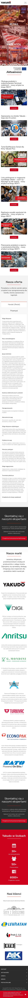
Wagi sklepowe (6, 318)
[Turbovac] (14, 711)
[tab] (14, 305)
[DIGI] (14, 607)
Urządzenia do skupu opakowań (11, 497)
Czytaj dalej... (14, 108)
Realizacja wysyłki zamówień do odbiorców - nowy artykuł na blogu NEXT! (13, 214)
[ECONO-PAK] (14, 736)
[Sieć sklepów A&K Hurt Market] (14, 955)
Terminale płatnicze (8, 475)
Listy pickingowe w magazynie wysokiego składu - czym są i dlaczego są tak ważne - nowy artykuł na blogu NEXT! (13, 180)
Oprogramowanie (7, 408)
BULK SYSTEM (6, 354)
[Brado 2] (14, 934)
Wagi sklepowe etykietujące (10, 426)
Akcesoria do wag (7, 417)
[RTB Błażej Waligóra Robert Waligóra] (14, 944)
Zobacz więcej (14, 17)
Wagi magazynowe (7, 466)
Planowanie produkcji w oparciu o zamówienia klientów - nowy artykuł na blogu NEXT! (13, 247)
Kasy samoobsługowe (8, 338)
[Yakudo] (14, 584)
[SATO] (14, 763)
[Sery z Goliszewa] (14, 910)
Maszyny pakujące (7, 449)
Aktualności (14, 72)
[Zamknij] (25, 994)
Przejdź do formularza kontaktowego (14, 538)
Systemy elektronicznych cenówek (12, 393)
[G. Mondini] (14, 659)
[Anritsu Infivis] (14, 636)
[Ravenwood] (14, 684)
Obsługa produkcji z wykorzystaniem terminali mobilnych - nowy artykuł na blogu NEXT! (12, 84)
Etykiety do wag (7, 440)
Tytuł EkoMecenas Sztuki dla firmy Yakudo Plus (12, 148)
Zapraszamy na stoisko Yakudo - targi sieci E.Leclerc (13, 117)
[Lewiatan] (14, 923)
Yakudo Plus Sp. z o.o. (20, 988)
